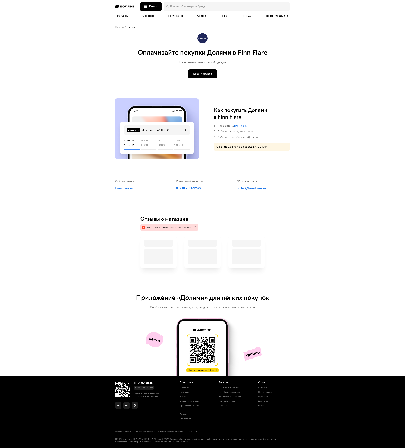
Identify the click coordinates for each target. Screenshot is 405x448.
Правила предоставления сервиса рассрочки (135, 431)
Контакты (262, 388)
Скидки (201, 15)
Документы (263, 401)
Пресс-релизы (265, 392)
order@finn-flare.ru (251, 188)
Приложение (175, 15)
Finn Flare (131, 27)
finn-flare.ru (240, 125)
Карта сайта (263, 396)
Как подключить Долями (230, 396)
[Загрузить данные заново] (195, 227)
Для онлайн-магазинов (229, 388)
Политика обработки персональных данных (177, 431)
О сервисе (184, 388)
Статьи (261, 405)
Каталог (183, 396)
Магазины (122, 15)
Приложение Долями (189, 405)
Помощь (246, 15)
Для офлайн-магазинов (229, 392)
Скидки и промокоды (189, 401)
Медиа (223, 15)
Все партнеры (186, 419)
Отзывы (183, 410)
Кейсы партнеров (227, 401)
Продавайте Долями (276, 15)
